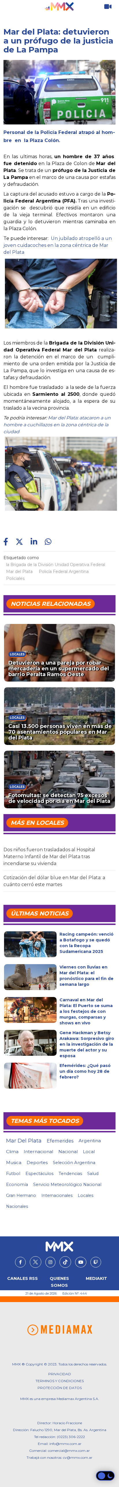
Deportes (37, 1162)
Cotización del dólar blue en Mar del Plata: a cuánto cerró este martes (54, 881)
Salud (92, 1173)
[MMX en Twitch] (95, 1262)
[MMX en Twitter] (35, 1262)
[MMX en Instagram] (50, 1262)
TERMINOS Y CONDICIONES (60, 1381)
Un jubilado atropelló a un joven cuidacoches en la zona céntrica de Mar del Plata (57, 245)
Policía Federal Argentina (64, 571)
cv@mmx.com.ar (77, 1457)
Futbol (13, 1173)
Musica (13, 1162)
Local (89, 1151)
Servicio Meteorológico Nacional (67, 1184)
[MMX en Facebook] (20, 1262)
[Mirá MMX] (107, 7)
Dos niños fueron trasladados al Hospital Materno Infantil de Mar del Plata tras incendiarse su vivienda (49, 856)
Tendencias (70, 1173)
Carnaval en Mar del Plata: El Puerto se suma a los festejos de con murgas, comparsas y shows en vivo (86, 1011)
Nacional (68, 1151)
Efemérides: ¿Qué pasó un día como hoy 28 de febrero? (85, 1071)
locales (85, 1195)
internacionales (56, 1195)
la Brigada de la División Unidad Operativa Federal (55, 564)
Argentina (90, 1140)
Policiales (15, 578)
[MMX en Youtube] (80, 1262)
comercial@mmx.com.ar (69, 1450)
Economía (17, 1184)
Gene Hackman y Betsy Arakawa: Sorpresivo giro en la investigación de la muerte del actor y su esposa (87, 1044)
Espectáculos (39, 1173)
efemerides (60, 1141)
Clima (12, 1151)
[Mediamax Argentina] (59, 1330)
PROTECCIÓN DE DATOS (60, 1388)
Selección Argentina (74, 1162)
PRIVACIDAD (59, 1374)
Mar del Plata (19, 571)
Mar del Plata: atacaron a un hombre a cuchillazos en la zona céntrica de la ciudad (57, 424)
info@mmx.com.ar (65, 1443)
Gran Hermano (21, 1195)
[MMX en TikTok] (65, 1262)
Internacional (38, 1151)
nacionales (17, 1206)
